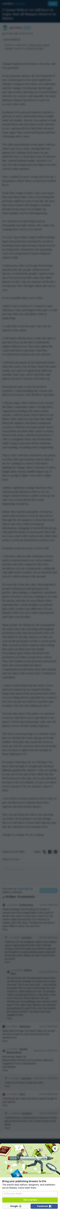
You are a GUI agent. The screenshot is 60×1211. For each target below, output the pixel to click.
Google (14, 1206)
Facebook (42, 1206)
